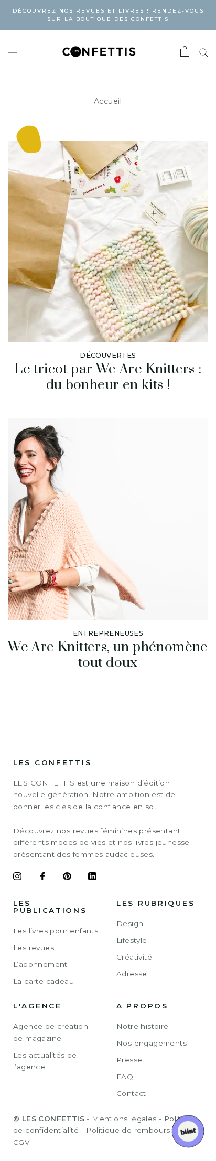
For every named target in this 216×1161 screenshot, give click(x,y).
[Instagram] (17, 878)
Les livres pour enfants (55, 931)
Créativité (134, 957)
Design (129, 923)
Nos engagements (151, 1043)
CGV (21, 1142)
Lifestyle (131, 940)
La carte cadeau (43, 981)
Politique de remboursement (140, 1130)
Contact (131, 1093)
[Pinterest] (67, 878)
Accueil (108, 101)
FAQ (124, 1076)
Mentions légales (124, 1118)
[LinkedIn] (92, 878)
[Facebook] (42, 878)
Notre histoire (142, 1026)
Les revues (33, 947)
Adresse (131, 974)
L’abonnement (40, 964)
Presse (129, 1060)
